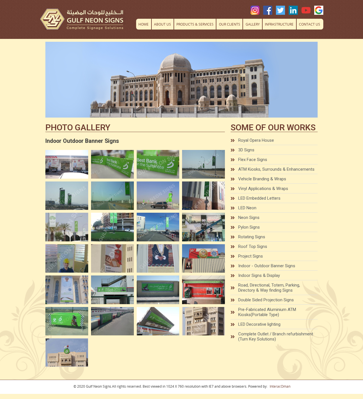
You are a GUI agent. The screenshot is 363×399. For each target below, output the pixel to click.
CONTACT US (309, 24)
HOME (143, 24)
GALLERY (253, 24)
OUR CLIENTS (229, 24)
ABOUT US (162, 24)
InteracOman (280, 386)
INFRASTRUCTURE (279, 24)
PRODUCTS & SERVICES (195, 24)
